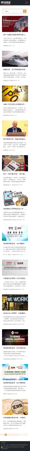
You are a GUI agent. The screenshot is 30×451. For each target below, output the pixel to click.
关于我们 (3, 442)
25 (3, 435)
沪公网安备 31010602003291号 (11, 447)
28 (11, 435)
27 (8, 435)
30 (17, 435)
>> (26, 435)
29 (14, 435)
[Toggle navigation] (26, 2)
